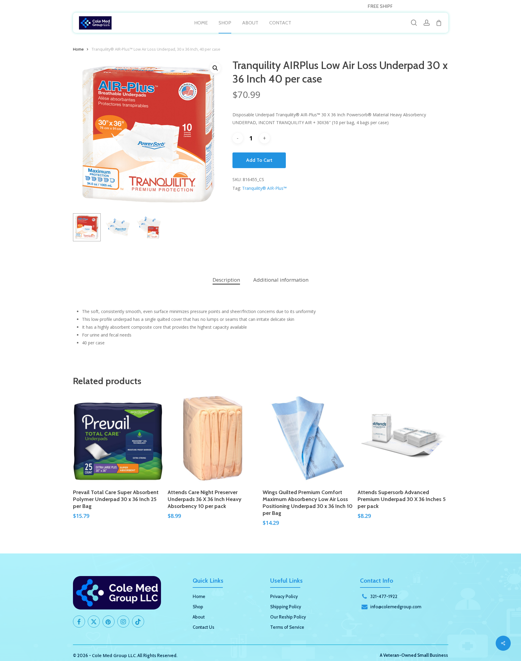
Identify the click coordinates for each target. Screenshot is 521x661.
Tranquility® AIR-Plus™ (264, 188)
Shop (198, 606)
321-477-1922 (383, 596)
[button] (215, 68)
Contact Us (203, 627)
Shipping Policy (285, 606)
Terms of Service (287, 627)
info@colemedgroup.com (395, 606)
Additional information (280, 279)
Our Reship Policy (288, 617)
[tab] (226, 280)
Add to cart (259, 160)
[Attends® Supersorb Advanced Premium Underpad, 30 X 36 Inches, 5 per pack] (403, 438)
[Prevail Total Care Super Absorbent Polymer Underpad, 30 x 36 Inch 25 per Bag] (118, 438)
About (199, 617)
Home (78, 49)
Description (226, 279)
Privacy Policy (284, 596)
